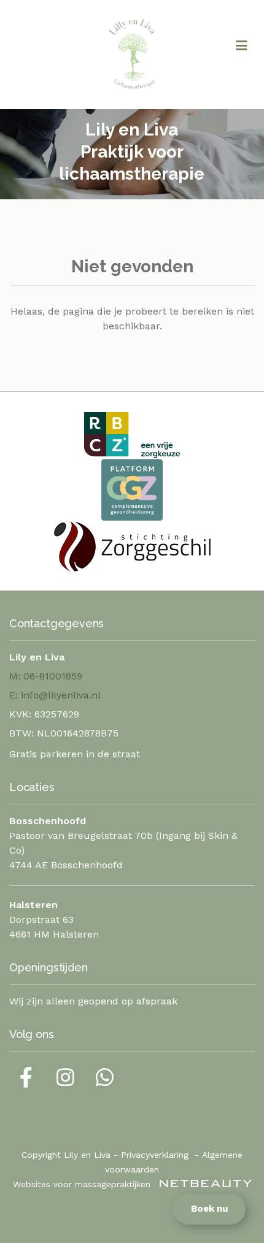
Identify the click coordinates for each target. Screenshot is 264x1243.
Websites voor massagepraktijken (83, 1184)
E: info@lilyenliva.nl (55, 695)
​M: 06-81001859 (45, 676)
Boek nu (209, 1208)
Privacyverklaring (154, 1155)
